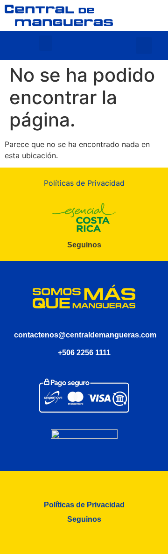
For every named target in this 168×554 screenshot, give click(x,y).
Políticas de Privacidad (84, 183)
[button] (45, 43)
